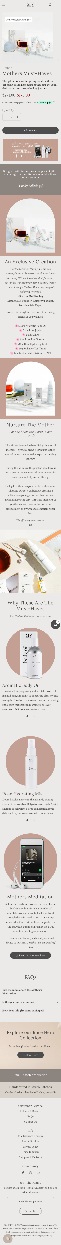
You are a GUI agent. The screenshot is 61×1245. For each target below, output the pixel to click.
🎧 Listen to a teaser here (30, 955)
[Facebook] (23, 1172)
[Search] (50, 4)
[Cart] (57, 4)
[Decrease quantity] (6, 116)
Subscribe (30, 1211)
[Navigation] (3, 4)
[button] (27, 716)
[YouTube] (38, 1172)
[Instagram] (30, 1172)
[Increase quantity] (17, 116)
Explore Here (30, 1055)
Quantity (8, 110)
